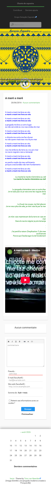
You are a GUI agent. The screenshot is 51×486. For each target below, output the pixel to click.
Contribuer (17, 10)
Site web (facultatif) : (16, 384)
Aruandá (11, 81)
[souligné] (16, 341)
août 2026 (26, 432)
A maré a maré (14, 98)
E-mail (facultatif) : (16, 378)
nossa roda (23, 81)
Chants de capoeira (25, 3)
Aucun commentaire (31, 103)
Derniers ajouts (31, 10)
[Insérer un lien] (24, 341)
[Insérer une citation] (28, 341)
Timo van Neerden (31, 478)
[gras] (8, 341)
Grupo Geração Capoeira (24, 17)
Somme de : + (17, 393)
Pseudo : (11, 371)
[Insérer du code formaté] (32, 341)
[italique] (12, 341)
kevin (12, 478)
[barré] (19, 341)
